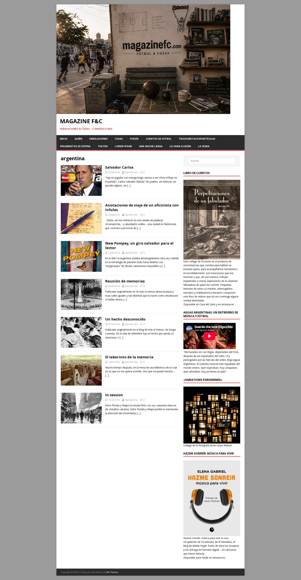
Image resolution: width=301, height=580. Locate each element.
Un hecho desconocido (125, 319)
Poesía (134, 138)
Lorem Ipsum (123, 146)
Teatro (103, 146)
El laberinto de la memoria (129, 357)
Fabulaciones (98, 138)
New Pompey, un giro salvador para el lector (139, 245)
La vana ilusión (180, 146)
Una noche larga (151, 146)
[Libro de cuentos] (211, 257)
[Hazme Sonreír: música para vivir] (211, 534)
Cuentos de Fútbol (159, 138)
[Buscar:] (211, 161)
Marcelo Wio (131, 172)
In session (114, 395)
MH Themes (112, 572)
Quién (78, 138)
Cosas (119, 138)
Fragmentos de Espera (75, 146)
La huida (204, 146)
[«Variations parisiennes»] (211, 441)
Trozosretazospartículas (197, 138)
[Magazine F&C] (143, 112)
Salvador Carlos (119, 167)
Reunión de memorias (125, 281)
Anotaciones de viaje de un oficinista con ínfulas (142, 207)
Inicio (63, 138)
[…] (128, 185)
